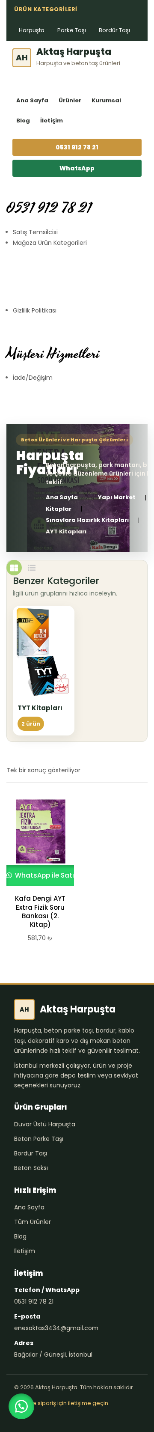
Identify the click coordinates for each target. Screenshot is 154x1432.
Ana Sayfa (32, 100)
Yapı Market (117, 497)
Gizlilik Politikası (34, 310)
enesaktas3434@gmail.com (56, 1328)
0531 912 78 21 (77, 147)
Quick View (36, 841)
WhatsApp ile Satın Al (49, 875)
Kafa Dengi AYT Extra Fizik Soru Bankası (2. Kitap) (40, 911)
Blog (23, 120)
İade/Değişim (33, 377)
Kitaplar (58, 509)
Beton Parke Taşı (38, 1138)
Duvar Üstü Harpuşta (44, 1124)
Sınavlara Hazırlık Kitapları (87, 520)
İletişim (51, 120)
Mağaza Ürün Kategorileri (50, 242)
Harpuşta (31, 30)
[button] (21, 1406)
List (31, 567)
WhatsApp (77, 168)
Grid (14, 567)
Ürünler (70, 100)
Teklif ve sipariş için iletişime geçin (61, 1403)
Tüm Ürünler (32, 1222)
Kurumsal (106, 100)
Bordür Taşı (114, 30)
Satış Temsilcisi (35, 232)
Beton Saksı (31, 1168)
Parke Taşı (71, 30)
